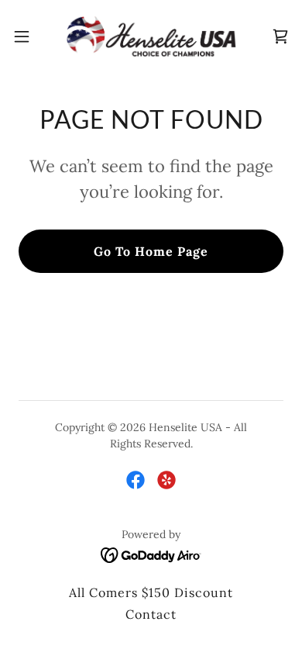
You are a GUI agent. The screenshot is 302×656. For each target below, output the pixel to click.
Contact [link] (151, 614)
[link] (151, 36)
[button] (28, 36)
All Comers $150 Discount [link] (151, 592)
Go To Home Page (151, 251)
